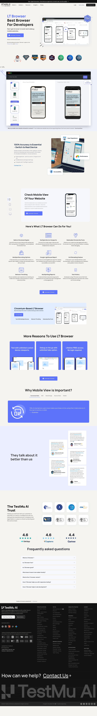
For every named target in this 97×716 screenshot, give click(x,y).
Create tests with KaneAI (73, 651)
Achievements (87, 619)
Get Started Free (91, 5)
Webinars (70, 625)
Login (75, 5)
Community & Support (89, 623)
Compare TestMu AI (41, 661)
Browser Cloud (40, 639)
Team (85, 643)
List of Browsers (56, 612)
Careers (86, 614)
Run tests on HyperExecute (71, 657)
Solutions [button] (21, 5)
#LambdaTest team (59, 467)
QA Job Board (71, 632)
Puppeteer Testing (57, 651)
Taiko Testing (56, 652)
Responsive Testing (41, 650)
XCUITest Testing (72, 612)
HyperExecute (40, 635)
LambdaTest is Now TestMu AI (88, 609)
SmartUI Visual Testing (42, 654)
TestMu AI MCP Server (73, 666)
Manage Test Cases (72, 665)
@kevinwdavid (54, 450)
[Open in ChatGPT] (3, 626)
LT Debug (39, 641)
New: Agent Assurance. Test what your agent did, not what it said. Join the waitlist (47, 1)
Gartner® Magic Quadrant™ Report (88, 651)
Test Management (41, 630)
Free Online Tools (72, 637)
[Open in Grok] (13, 626)
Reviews (86, 621)
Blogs (69, 619)
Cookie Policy (87, 638)
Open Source (87, 626)
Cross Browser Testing (42, 626)
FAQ (69, 627)
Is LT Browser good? (28, 567)
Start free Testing (7, 617)
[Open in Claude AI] (9, 626)
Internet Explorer (56, 616)
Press (85, 617)
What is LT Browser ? (28, 558)
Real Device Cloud (41, 628)
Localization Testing (41, 652)
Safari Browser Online (57, 621)
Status (69, 644)
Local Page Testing (41, 643)
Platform (14, 5)
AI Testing (39, 633)
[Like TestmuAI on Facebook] (81, 704)
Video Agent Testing (41, 620)
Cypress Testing (56, 647)
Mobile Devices (56, 631)
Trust (85, 639)
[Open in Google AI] (16, 626)
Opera (54, 625)
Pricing (41, 5)
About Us (86, 612)
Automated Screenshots (42, 644)
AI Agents (35, 5)
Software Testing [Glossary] (72, 629)
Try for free (19, 314)
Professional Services (42, 659)
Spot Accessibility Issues (73, 663)
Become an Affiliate (88, 632)
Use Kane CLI (71, 653)
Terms (16, 44)
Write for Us (86, 630)
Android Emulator (56, 634)
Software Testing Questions (72, 634)
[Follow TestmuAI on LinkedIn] (86, 704)
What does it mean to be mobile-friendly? (34, 572)
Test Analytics (40, 657)
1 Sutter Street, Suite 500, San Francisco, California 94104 (8, 650)
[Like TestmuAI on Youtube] (89, 704)
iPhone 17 (55, 610)
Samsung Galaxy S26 (57, 609)
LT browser (77, 469)
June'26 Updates (88, 655)
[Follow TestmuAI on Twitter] (84, 704)
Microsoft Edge (56, 623)
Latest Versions (71, 638)
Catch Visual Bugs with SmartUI (73, 660)
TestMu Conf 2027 (72, 617)
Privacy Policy (10, 44)
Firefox (54, 618)
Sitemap (70, 642)
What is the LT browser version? (31, 577)
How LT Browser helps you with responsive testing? (37, 582)
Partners (86, 625)
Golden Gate (55, 638)
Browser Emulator (57, 636)
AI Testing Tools (72, 640)
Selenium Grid (56, 645)
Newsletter (70, 623)
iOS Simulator (55, 633)
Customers (86, 615)
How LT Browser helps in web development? (35, 587)
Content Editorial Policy (89, 628)
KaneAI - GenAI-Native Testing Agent (42, 612)
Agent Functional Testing (42, 619)
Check (85, 77)
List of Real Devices (57, 614)
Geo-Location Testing (42, 646)
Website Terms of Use (89, 641)
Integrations (40, 655)
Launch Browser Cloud (73, 655)
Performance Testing (41, 637)
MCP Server (39, 624)
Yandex (54, 627)
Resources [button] (28, 5)
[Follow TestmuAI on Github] (92, 704)
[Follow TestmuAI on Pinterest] (94, 704)
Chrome (54, 620)
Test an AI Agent (72, 649)
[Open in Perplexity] (6, 626)
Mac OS (54, 629)
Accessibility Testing (41, 648)
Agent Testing (40, 617)
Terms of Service (87, 634)
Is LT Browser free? (28, 562)
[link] (6, 5)
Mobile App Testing (41, 631)
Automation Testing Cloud (41, 609)
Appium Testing (71, 609)
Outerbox (35, 412)
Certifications (71, 621)
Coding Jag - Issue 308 (89, 653)
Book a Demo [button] (82, 5)
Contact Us (17, 165)
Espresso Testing (72, 610)
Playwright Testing (57, 649)
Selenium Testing (56, 643)
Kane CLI (39, 615)
